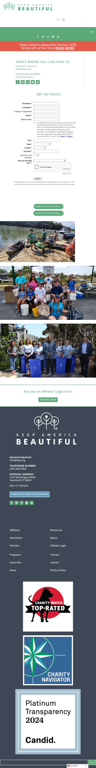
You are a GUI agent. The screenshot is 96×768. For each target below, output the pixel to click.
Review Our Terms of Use (47, 206)
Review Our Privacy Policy (47, 213)
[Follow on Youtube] (53, 37)
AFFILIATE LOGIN (48, 399)
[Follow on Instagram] (43, 37)
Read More (64, 48)
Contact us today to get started (29, 494)
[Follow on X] (48, 37)
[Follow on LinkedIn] (58, 37)
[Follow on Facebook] (38, 37)
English (74, 766)
